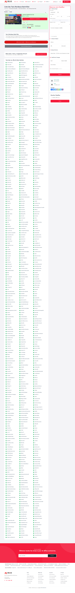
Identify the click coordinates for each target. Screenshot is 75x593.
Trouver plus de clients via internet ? (61, 567)
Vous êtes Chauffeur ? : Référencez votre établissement (27, 42)
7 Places (24, 22)
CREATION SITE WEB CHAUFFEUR (49, 567)
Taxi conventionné (54, 36)
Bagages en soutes (52, 22)
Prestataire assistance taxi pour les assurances (61, 565)
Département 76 (7, 10)
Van (26, 22)
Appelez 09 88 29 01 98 (41, 54)
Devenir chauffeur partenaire (38, 567)
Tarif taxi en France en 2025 (42, 564)
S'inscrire (52, 555)
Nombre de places (52, 18)
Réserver (56, 1)
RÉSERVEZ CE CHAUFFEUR (35, 19)
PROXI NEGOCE (43, 587)
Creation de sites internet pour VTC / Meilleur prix (24, 567)
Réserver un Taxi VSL (15, 564)
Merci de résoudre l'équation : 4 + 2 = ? (56, 68)
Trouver (60, 101)
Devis (60, 1)
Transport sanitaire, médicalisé (32, 564)
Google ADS (14, 567)
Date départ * (52, 10)
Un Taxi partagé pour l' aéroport (52, 564)
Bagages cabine (63, 22)
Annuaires (28, 1)
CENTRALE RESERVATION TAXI (28, 15)
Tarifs (34, 1)
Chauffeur (47, 1)
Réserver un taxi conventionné (48, 565)
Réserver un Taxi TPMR (22, 564)
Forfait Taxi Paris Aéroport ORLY (15, 565)
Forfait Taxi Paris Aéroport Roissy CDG (28, 565)
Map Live (22, 1)
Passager (40, 1)
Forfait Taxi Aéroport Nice (39, 565)
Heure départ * (52, 14)
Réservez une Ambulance (62, 564)
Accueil (17, 1)
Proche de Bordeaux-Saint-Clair (26, 46)
